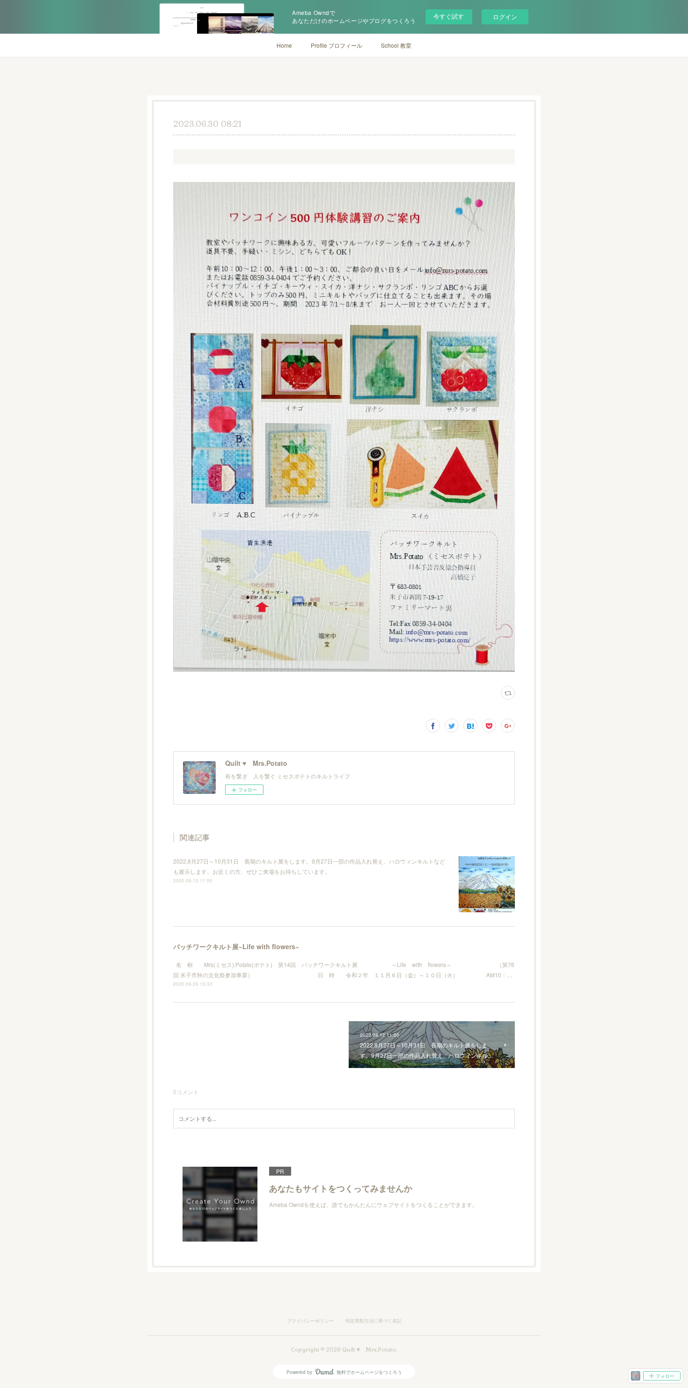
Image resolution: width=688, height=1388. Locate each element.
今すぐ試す (448, 16)
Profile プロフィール (336, 45)
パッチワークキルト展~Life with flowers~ (236, 946)
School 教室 (396, 45)
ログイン (505, 16)
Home (284, 45)
